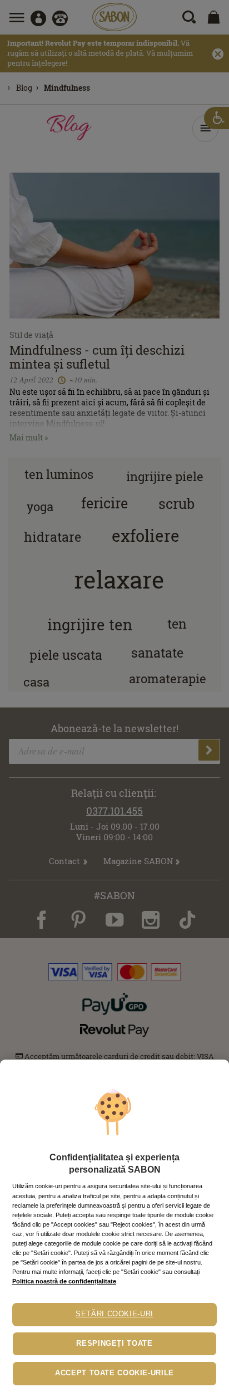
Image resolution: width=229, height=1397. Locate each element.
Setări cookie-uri (114, 1314)
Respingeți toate (114, 1343)
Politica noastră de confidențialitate (64, 1281)
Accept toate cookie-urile (114, 1373)
